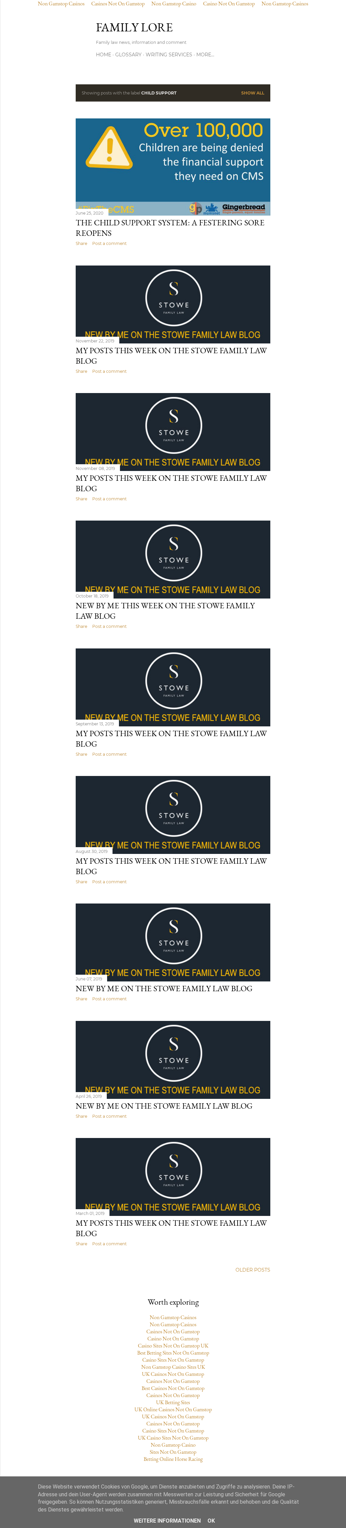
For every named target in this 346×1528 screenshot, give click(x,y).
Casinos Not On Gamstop (173, 1331)
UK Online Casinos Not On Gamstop (173, 1409)
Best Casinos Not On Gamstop (173, 1388)
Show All (252, 92)
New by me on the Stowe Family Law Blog (164, 988)
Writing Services (169, 55)
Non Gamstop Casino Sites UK (173, 1366)
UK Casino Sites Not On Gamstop (173, 1437)
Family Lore (134, 27)
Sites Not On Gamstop (173, 1451)
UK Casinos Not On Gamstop (173, 1374)
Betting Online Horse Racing (173, 1459)
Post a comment (109, 243)
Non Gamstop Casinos (173, 1317)
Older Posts (253, 1270)
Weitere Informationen (167, 1521)
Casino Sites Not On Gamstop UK (173, 1345)
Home (103, 55)
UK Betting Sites (173, 1402)
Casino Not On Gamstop (173, 1338)
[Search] (266, 25)
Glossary (128, 55)
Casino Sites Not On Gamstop (173, 1359)
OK (211, 1521)
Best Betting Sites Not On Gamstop (173, 1352)
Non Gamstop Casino (173, 1444)
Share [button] (81, 243)
